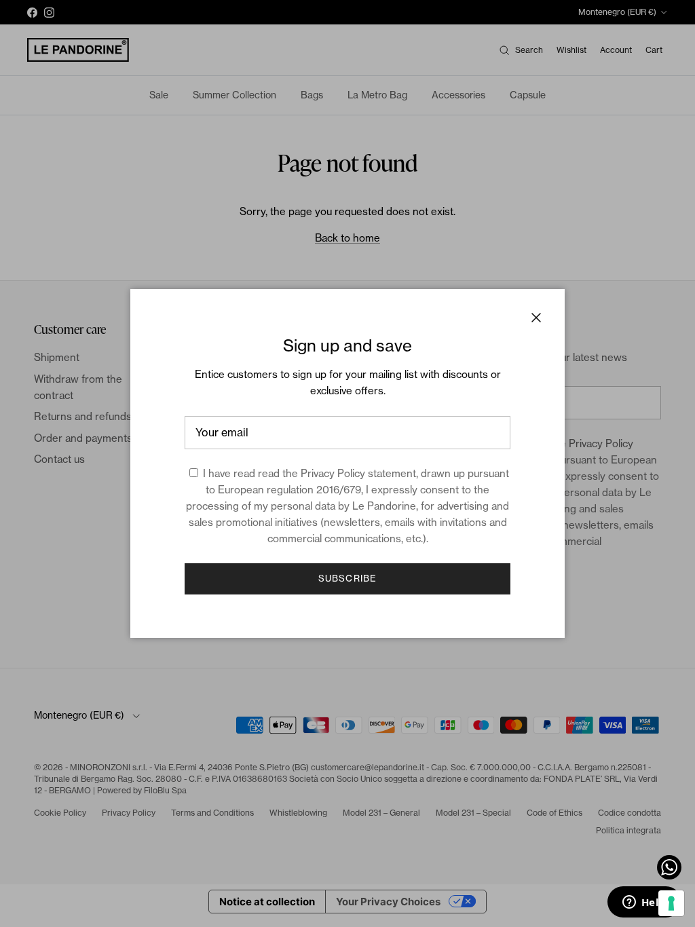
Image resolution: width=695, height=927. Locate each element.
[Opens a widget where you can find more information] (644, 903)
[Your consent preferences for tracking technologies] (671, 903)
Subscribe (347, 578)
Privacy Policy (333, 473)
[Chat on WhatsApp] (669, 867)
